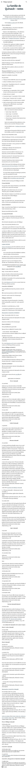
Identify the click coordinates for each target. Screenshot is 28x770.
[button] (1, 2)
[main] (14, 7)
